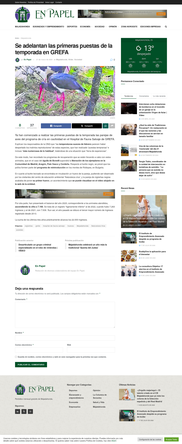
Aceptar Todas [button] (171, 439)
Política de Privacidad (36, 2)
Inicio (17, 38)
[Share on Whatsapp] (105, 125)
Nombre (19, 332)
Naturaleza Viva (98, 226)
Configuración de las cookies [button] (150, 439)
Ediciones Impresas (150, 26)
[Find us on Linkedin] (17, 411)
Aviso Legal (49, 2)
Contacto (58, 2)
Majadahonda (22, 26)
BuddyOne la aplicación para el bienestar (152, 253)
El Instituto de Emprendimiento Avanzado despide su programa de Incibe (151, 237)
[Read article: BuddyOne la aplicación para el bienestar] (129, 256)
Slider (70, 59)
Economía (85, 26)
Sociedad (99, 26)
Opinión (113, 26)
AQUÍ (113, 440)
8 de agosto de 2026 (132, 225)
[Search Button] (166, 26)
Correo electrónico (24, 344)
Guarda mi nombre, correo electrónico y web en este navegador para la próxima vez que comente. (62, 356)
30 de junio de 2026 (147, 258)
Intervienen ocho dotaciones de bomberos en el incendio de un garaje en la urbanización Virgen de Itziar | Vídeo (153, 110)
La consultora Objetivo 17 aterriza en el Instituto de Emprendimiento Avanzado (151, 269)
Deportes (72, 26)
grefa (38, 226)
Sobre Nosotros (20, 2)
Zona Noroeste (129, 26)
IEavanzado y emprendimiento (48, 26)
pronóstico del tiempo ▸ (144, 71)
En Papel (27, 59)
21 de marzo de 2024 (44, 59)
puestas (19, 230)
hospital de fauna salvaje (54, 226)
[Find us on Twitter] (24, 411)
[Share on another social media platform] (112, 125)
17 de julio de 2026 (147, 245)
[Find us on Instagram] (30, 411)
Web (69, 344)
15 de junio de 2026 (147, 275)
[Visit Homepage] (44, 13)
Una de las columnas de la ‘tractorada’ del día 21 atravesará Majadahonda (151, 148)
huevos (71, 226)
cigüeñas (29, 226)
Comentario (21, 299)
